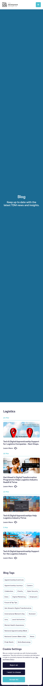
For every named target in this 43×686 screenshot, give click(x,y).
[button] (38, 4)
